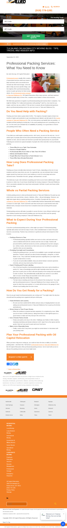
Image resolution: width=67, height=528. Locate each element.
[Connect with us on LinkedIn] (7, 498)
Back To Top (6, 522)
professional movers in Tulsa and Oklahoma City (45, 344)
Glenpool (50, 408)
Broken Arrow (9, 415)
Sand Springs (9, 405)
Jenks (35, 408)
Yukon (49, 415)
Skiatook (36, 401)
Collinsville (22, 411)
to (62, 25)
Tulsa (35, 415)
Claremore (37, 411)
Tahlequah (22, 401)
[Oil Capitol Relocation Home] (17, 2)
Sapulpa (50, 401)
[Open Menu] (7, 2)
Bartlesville (8, 401)
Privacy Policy (11, 490)
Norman (8, 408)
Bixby (21, 415)
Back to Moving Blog (14, 369)
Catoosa (50, 411)
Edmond (8, 411)
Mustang (22, 408)
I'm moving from (57, 18)
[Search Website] (55, 504)
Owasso (22, 405)
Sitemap (9, 492)
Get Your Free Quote (33, 37)
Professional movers (12, 78)
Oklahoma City (52, 405)
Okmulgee (36, 405)
